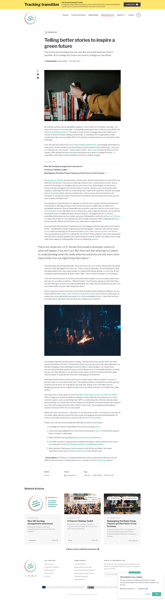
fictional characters (77, 451)
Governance (48, 573)
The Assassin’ (51, 211)
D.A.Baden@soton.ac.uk (77, 444)
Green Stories (100, 460)
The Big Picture (71, 475)
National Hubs (93, 15)
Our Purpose (48, 564)
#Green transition (97, 475)
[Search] (138, 15)
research (95, 150)
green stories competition (88, 438)
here (98, 427)
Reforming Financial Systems (84, 570)
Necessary (127, 589)
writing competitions (87, 145)
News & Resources (107, 15)
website (94, 239)
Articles (46, 475)
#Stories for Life (108, 475)
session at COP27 (55, 180)
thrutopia (55, 193)
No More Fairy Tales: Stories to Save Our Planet (97, 231)
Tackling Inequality (81, 576)
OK (157, 594)
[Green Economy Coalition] (30, 18)
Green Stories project (59, 132)
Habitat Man (75, 150)
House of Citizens (112, 216)
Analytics (141, 589)
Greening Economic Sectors (84, 573)
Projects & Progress (51, 567)
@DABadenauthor (96, 444)
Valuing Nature (79, 579)
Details (147, 594)
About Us (120, 15)
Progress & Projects (78, 15)
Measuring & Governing (82, 567)
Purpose (65, 15)
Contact (131, 15)
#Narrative (87, 475)
